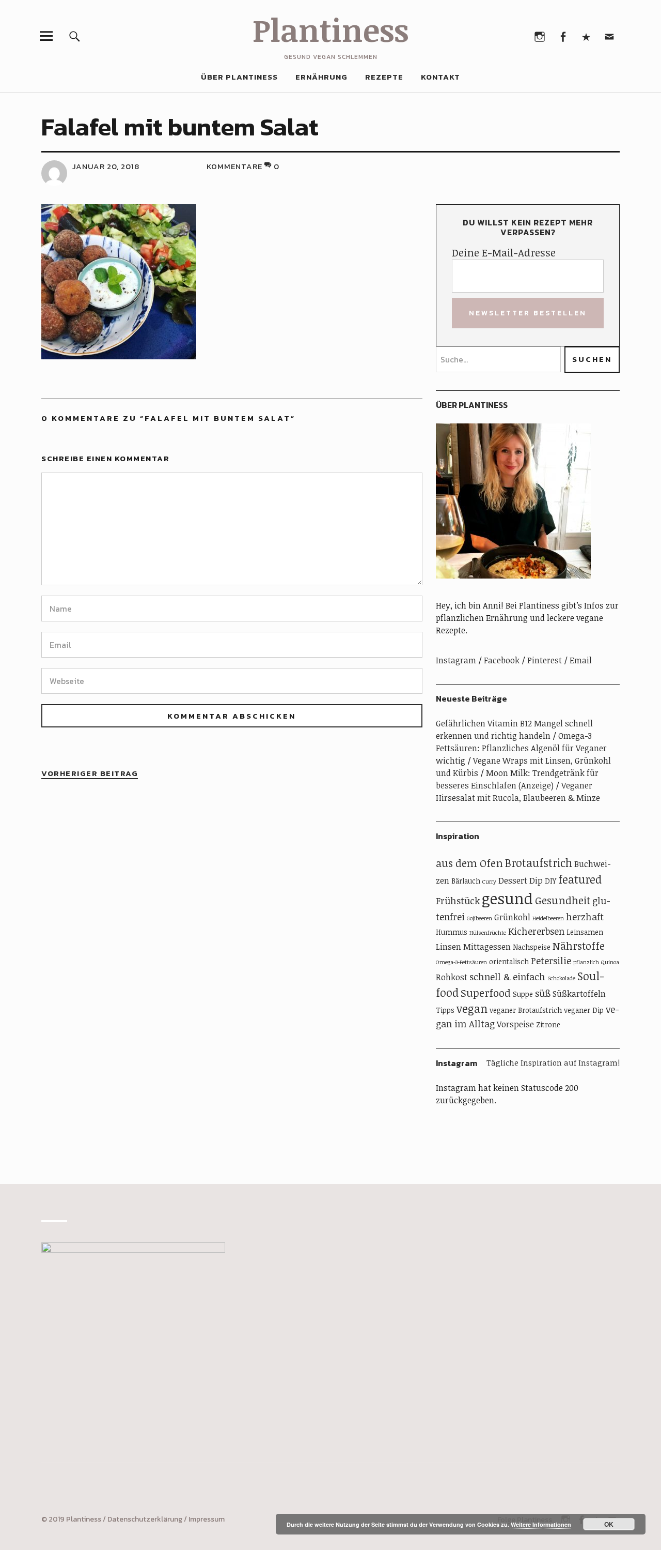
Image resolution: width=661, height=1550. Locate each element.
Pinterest (585, 36)
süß (542, 993)
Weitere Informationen (541, 1524)
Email (609, 36)
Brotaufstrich (538, 862)
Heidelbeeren (548, 918)
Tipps (445, 1010)
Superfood (486, 993)
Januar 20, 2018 (105, 166)
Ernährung (321, 77)
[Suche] (74, 36)
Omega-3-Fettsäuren (461, 962)
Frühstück (458, 900)
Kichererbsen (536, 931)
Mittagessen (487, 946)
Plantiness (330, 29)
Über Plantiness (239, 77)
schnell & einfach (507, 976)
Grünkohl (512, 917)
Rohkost (451, 977)
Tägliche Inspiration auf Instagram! (553, 1062)
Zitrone (548, 1024)
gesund (507, 898)
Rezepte (384, 77)
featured (580, 879)
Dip (536, 880)
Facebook (562, 36)
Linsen (448, 946)
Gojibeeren (479, 918)
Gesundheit (562, 900)
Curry (489, 881)
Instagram (539, 36)
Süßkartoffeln (579, 993)
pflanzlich (586, 962)
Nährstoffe (579, 946)
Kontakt (440, 77)
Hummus (451, 932)
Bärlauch (465, 881)
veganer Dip (584, 1010)
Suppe (523, 994)
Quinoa (610, 962)
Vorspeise (515, 1024)
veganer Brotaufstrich (526, 1010)
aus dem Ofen (469, 863)
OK (608, 1524)
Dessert (512, 880)
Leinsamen (584, 932)
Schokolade (561, 978)
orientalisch (509, 961)
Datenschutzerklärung (144, 1519)
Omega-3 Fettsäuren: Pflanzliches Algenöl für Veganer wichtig (521, 748)
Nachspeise (531, 947)
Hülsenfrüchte (487, 932)
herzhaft (585, 916)
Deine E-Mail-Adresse (504, 252)
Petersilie (551, 960)
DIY (550, 881)
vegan (472, 1008)
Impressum (206, 1519)
